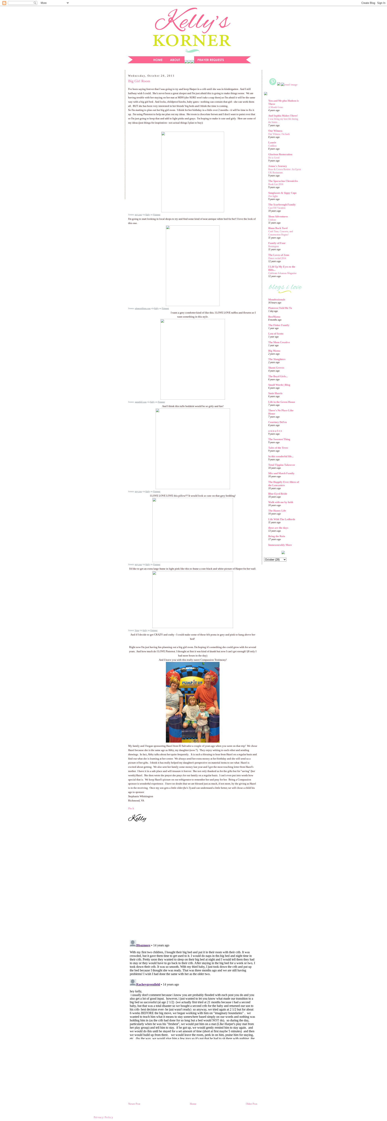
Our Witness (275, 130)
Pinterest (156, 215)
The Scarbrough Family (282, 204)
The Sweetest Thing (279, 439)
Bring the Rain (276, 536)
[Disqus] (192, 881)
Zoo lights (273, 196)
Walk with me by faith (280, 502)
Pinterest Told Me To (280, 307)
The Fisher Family (278, 325)
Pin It (131, 808)
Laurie (272, 142)
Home (193, 1103)
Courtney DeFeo (277, 422)
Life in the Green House (281, 401)
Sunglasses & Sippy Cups (282, 192)
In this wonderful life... (280, 456)
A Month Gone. (275, 107)
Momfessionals (276, 299)
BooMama (274, 316)
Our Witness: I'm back (279, 134)
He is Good (273, 157)
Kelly (148, 215)
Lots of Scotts (275, 333)
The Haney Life (277, 510)
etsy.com (138, 215)
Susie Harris (275, 393)
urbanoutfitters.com (143, 308)
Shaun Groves (276, 367)
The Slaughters (276, 359)
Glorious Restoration (280, 154)
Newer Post (134, 1103)
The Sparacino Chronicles (283, 180)
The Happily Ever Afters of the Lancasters (283, 483)
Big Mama (274, 350)
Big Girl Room (139, 81)
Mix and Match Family (281, 473)
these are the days (278, 527)
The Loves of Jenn (278, 254)
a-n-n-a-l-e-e (275, 430)
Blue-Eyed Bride (277, 493)
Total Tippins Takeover (281, 464)
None (137, 630)
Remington (273, 246)
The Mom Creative (279, 342)
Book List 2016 (275, 184)
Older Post (251, 1103)
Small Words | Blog (279, 384)
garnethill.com (141, 402)
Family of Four (277, 243)
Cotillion (272, 145)
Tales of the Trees (278, 447)
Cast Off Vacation (276, 207)
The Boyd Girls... (278, 376)
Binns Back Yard (277, 228)
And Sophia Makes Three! (283, 115)
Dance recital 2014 (277, 258)
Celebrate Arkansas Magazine (282, 273)
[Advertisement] (104, 135)
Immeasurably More (280, 544)
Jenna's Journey (277, 166)
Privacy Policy (103, 1117)
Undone (272, 219)
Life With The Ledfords (281, 519)
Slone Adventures (278, 216)
